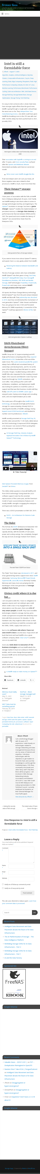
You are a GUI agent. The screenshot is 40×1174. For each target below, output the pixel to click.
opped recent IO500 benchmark (13, 411)
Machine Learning (7, 88)
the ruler (12, 724)
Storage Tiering (15, 98)
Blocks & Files (28, 310)
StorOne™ (5, 278)
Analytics (11, 75)
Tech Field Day (25, 98)
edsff (26, 717)
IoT (30, 85)
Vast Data (32, 275)
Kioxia (21, 581)
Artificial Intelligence (21, 75)
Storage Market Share (19, 95)
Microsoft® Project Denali (26, 578)
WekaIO (25, 414)
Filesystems (26, 81)
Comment (3, 849)
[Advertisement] (20, 38)
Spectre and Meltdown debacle (18, 164)
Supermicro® (6, 581)
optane (24, 720)
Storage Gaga (9, 4)
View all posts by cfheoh (24, 797)
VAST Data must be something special (9, 705)
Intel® (36, 576)
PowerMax (24, 283)
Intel (26, 85)
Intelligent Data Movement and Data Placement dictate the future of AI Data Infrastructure (18, 929)
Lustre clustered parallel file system (26, 362)
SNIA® (20, 379)
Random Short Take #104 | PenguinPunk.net (20, 1069)
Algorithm (5, 75)
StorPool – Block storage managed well (27, 693)
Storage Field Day (7, 95)
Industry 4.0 (21, 85)
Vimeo (13, 486)
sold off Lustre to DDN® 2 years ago (19, 392)
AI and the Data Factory (13, 958)
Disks (9, 81)
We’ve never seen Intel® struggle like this (20, 174)
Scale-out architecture (14, 91)
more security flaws (22, 162)
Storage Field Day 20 (28, 418)
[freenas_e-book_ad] (14, 999)
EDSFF (15, 527)
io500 (9, 720)
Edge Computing (17, 81)
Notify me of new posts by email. (14, 888)
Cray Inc (27, 78)
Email (3, 873)
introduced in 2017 (27, 573)
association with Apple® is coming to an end (21, 159)
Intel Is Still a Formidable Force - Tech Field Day (23, 830)
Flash (31, 81)
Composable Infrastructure (16, 78)
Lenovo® (15, 581)
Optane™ (5, 206)
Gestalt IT (5, 486)
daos (15, 717)
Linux (32, 85)
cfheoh (6, 72)
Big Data (30, 75)
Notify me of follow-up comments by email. (18, 884)
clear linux (10, 717)
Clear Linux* (24, 638)
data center (20, 717)
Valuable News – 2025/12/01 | (15, 1062)
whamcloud (18, 724)
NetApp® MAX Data (16, 278)
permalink (5, 726)
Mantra (24, 1168)
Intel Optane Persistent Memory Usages (15, 484)
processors (19, 722)
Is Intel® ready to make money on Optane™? (22, 672)
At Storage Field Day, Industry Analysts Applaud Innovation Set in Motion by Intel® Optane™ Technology (21, 435)
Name (3, 866)
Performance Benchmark (21, 88)
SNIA (22, 91)
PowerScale (32, 283)
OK (34, 912)
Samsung (13, 578)
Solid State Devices (30, 91)
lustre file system (17, 720)
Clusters (4, 78)
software (26, 722)
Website (3, 878)
